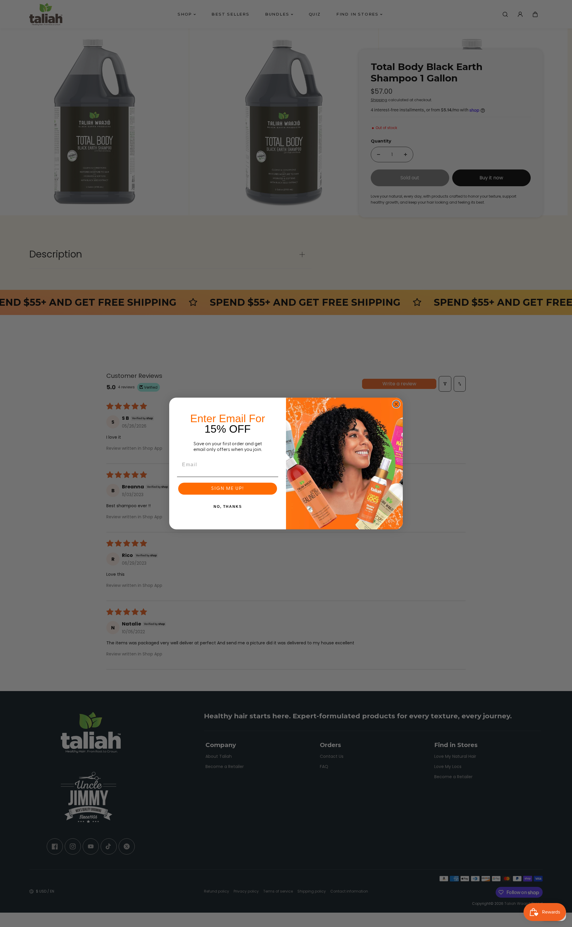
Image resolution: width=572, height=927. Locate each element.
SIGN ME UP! (227, 488)
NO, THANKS (228, 507)
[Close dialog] (396, 404)
